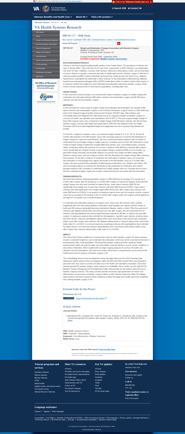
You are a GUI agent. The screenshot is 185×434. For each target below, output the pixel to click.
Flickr (97, 385)
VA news (98, 369)
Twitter (97, 383)
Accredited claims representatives (77, 374)
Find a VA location (131, 398)
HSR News (39, 76)
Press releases (100, 371)
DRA (84, 40)
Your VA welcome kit (72, 391)
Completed (77, 40)
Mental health (39, 383)
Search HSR (120, 8)
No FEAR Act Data (58, 420)
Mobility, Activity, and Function (113, 59)
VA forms (68, 369)
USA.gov (71, 420)
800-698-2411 (130, 385)
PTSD (37, 381)
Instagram (98, 380)
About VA (81, 17)
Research (46, 22)
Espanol (38, 411)
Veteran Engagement (43, 48)
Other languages (57, 411)
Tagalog (46, 411)
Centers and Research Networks (47, 40)
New (63, 40)
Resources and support (133, 375)
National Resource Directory (45, 392)
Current (69, 40)
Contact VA (136, 8)
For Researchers (41, 64)
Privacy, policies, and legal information (134, 418)
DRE (89, 40)
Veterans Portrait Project (108, 420)
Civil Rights (50, 418)
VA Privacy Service (42, 420)
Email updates (100, 374)
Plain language (112, 418)
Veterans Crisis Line (132, 367)
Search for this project (90, 298)
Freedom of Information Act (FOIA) (69, 418)
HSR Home (38, 22)
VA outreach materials (73, 388)
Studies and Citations (43, 52)
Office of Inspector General (94, 418)
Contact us (129, 378)
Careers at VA (70, 385)
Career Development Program (46, 60)
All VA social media (102, 391)
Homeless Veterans (42, 372)
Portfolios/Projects (99, 40)
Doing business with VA (73, 383)
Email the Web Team (107, 349)
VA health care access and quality (77, 371)
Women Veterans (41, 375)
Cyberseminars (41, 56)
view (70, 320)
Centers (110, 40)
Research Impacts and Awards (46, 44)
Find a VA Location (101, 17)
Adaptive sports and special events (47, 386)
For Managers (40, 68)
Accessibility (39, 418)
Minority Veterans (41, 378)
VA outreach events (42, 389)
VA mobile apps (70, 377)
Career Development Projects (124, 40)
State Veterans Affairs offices (75, 380)
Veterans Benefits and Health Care (52, 17)
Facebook (98, 377)
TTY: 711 (128, 388)
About (38, 36)
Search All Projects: (70, 43)
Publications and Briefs (44, 72)
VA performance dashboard (86, 420)
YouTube (98, 388)
